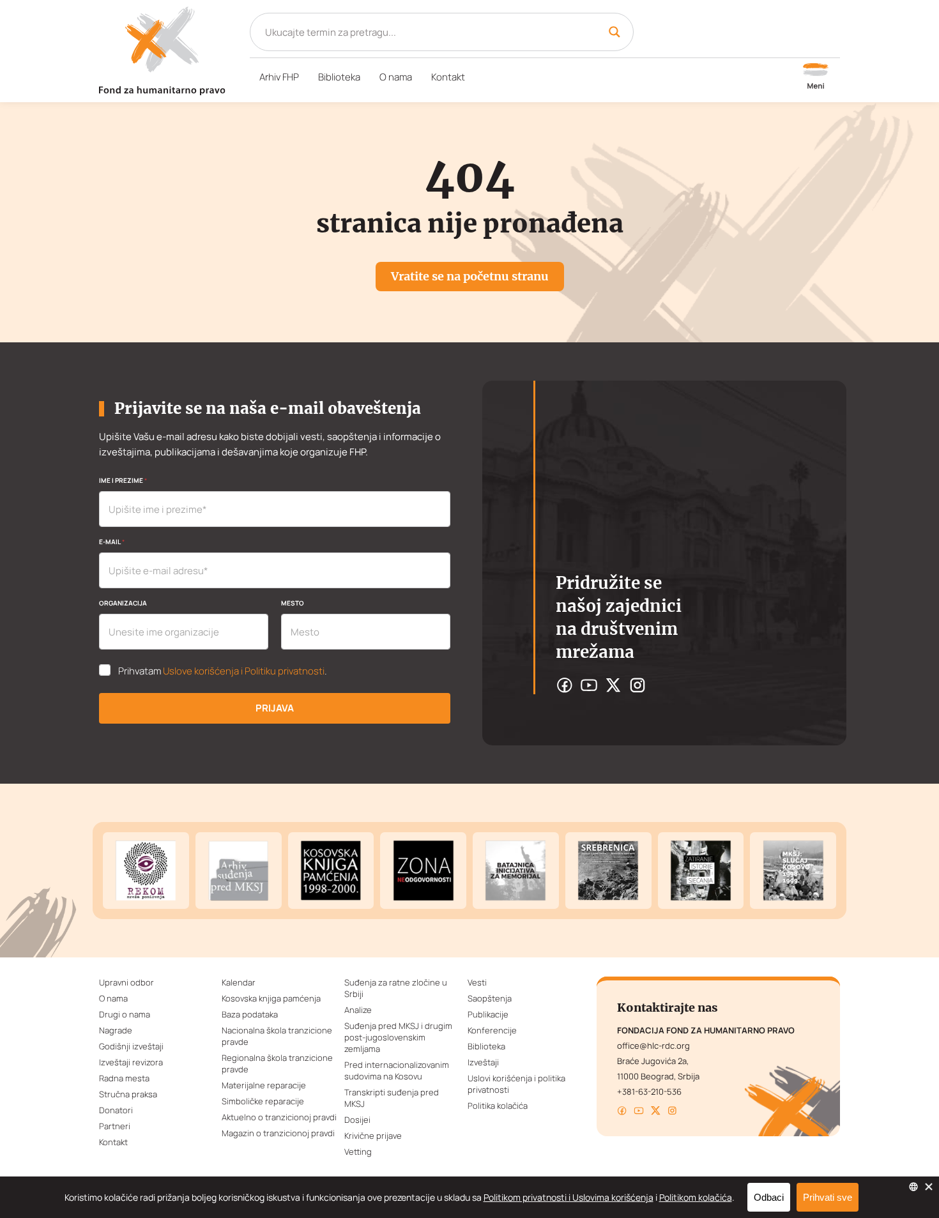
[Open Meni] (816, 77)
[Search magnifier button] (614, 32)
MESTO (292, 602)
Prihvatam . (222, 671)
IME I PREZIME (123, 480)
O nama (395, 77)
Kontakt (448, 77)
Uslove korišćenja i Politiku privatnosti (243, 671)
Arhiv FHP (279, 77)
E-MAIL (112, 541)
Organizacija (123, 602)
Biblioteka (339, 77)
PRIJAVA (275, 708)
